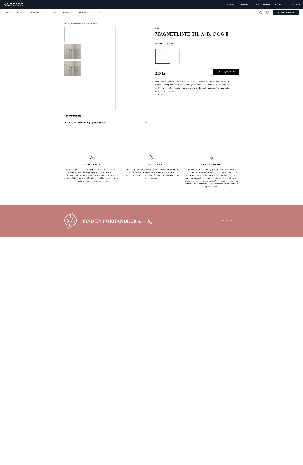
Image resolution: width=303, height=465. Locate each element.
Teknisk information (262, 4)
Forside (66, 23)
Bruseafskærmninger (78, 23)
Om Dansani (230, 4)
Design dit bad (84, 12)
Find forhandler (227, 221)
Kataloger (67, 12)
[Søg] (260, 12)
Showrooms (245, 4)
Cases (99, 12)
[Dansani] (14, 4)
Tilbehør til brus (92, 23)
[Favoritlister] (267, 12)
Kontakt (278, 4)
